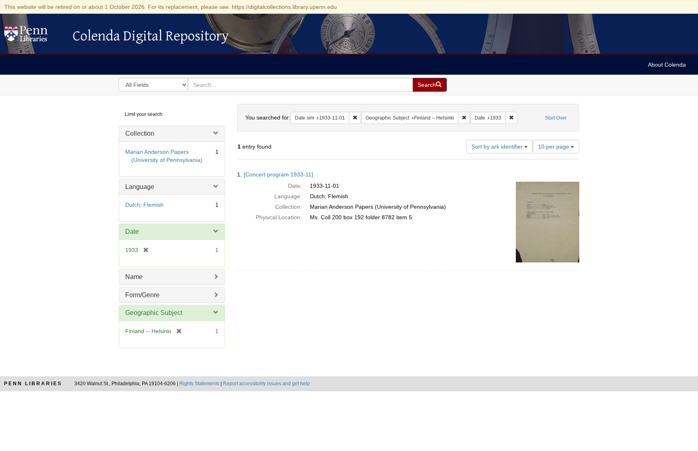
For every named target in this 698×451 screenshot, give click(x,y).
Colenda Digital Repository (34, 36)
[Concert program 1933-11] (278, 174)
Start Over (556, 118)
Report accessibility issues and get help (266, 383)
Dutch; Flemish (144, 204)
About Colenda (667, 64)
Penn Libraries (33, 383)
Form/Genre (142, 295)
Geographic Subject (153, 312)
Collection (139, 133)
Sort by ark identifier (497, 146)
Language (139, 186)
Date (132, 231)
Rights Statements (199, 383)
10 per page (554, 146)
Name (134, 276)
